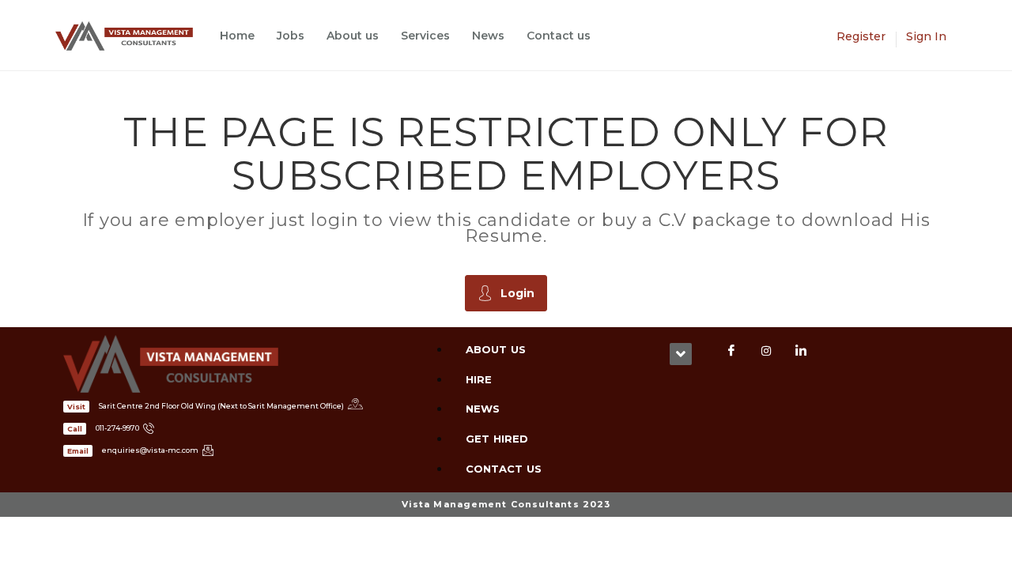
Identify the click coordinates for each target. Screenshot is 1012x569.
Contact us (559, 35)
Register (861, 36)
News (488, 35)
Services (425, 35)
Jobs (290, 35)
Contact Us (504, 468)
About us (353, 35)
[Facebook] (731, 351)
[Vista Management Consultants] (132, 36)
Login (517, 293)
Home (237, 35)
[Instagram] (766, 351)
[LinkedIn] (801, 351)
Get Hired (497, 438)
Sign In (926, 36)
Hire (479, 379)
